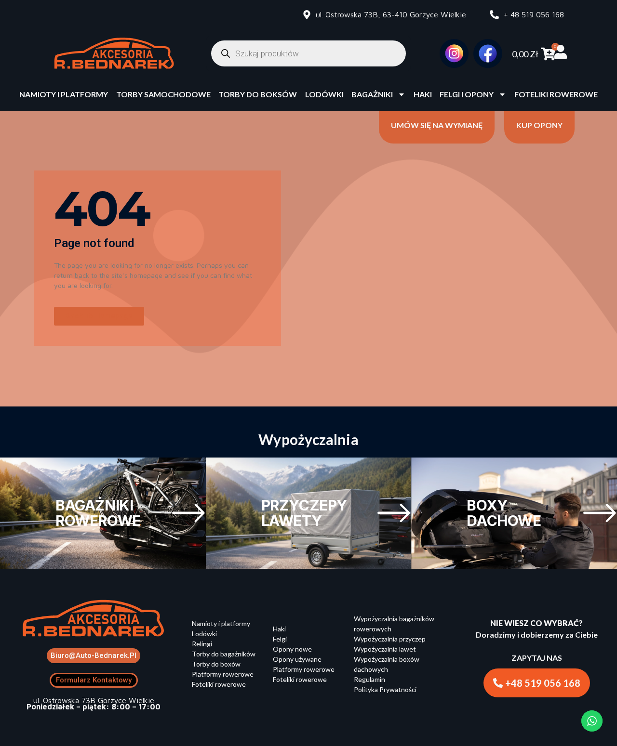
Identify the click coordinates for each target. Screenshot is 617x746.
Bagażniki (372, 94)
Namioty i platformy (63, 94)
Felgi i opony (467, 94)
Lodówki (324, 94)
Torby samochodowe (163, 94)
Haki (423, 94)
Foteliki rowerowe (556, 94)
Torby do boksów (257, 94)
